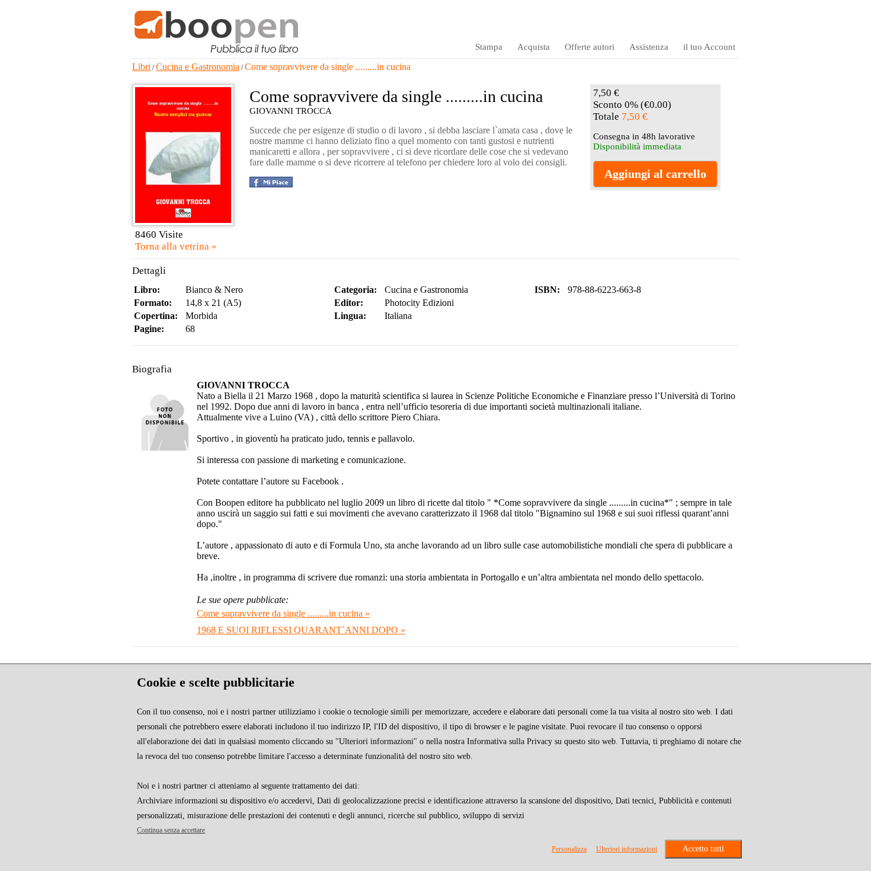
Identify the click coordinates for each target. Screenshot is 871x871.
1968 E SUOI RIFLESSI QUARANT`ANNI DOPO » (301, 630)
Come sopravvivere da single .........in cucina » (283, 613)
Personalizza (569, 849)
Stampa (488, 47)
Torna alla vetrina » (176, 246)
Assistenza (648, 47)
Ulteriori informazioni (626, 849)
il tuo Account (709, 47)
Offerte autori (589, 47)
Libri (141, 67)
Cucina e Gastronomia (197, 67)
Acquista (533, 47)
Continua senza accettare (171, 830)
